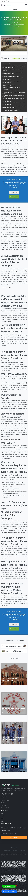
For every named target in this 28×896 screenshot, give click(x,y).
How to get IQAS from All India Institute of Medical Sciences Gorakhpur (13, 81)
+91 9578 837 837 (14, 9)
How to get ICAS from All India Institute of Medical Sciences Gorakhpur (13, 78)
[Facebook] (2, 1)
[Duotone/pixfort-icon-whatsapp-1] (5, 794)
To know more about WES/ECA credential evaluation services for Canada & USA (14, 66)
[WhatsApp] (9, 1)
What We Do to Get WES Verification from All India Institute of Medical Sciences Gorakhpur (13, 75)
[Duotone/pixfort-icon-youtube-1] (8, 794)
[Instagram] (6, 1)
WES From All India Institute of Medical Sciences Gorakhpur (13, 69)
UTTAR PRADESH (16, 22)
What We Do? (7, 89)
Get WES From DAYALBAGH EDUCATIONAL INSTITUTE (10, 679)
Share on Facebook (10, 640)
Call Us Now (14, 192)
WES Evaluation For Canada (9, 85)
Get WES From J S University (11, 767)
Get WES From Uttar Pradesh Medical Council (13, 709)
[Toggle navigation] (26, 5)
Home (8, 22)
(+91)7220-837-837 (14, 187)
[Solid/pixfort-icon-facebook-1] (11, 794)
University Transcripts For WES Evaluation (12, 87)
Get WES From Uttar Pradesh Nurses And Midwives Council (13, 738)
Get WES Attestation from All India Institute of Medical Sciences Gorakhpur (12, 72)
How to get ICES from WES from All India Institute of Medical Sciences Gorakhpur (13, 106)
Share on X (21, 640)
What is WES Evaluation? (8, 84)
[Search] (25, 1)
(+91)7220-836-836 (14, 185)
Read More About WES (6, 288)
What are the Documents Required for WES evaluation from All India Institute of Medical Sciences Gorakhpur (13, 92)
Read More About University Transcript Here (11, 439)
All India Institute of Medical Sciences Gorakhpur (14, 98)
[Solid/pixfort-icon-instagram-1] (2, 794)
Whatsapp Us (15, 197)
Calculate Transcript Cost (9, 891)
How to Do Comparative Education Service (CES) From (13, 96)
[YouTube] (4, 1)
